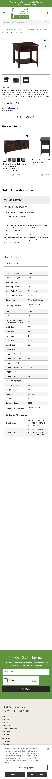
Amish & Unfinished (9, 729)
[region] (26, 762)
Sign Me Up (26, 689)
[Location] (41, 13)
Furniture (5, 29)
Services (5, 735)
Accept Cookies (37, 774)
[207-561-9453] (48, 13)
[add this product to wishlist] (45, 46)
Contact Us (6, 741)
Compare (18, 174)
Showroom (6, 725)
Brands (5, 722)
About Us (6, 738)
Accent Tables (42, 29)
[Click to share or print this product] (45, 39)
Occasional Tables (28, 29)
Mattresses (6, 719)
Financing (6, 732)
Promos (5, 744)
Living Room (15, 29)
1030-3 (10, 110)
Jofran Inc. (14, 108)
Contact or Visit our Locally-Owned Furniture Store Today (26, 3)
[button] (4, 13)
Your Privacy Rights (25, 768)
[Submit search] (46, 22)
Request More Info (27, 117)
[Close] (48, 749)
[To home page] (20, 13)
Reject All (15, 774)
